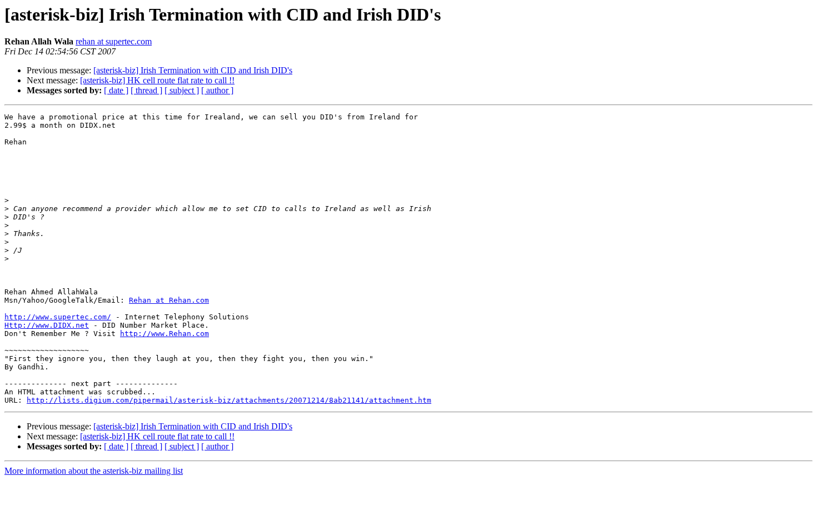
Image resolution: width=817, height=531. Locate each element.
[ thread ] (146, 90)
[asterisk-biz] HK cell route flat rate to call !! (157, 80)
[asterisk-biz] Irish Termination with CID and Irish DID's (192, 70)
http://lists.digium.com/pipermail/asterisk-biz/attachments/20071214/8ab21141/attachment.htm (229, 400)
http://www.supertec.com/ (57, 317)
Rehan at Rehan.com (169, 300)
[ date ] (116, 90)
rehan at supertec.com (114, 41)
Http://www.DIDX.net (46, 325)
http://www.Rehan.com (164, 333)
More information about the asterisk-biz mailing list (93, 470)
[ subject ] (182, 90)
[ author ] (217, 90)
